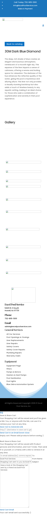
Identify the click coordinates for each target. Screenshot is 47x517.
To (33, 455)
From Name (37, 459)
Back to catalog (14, 44)
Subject (35, 462)
